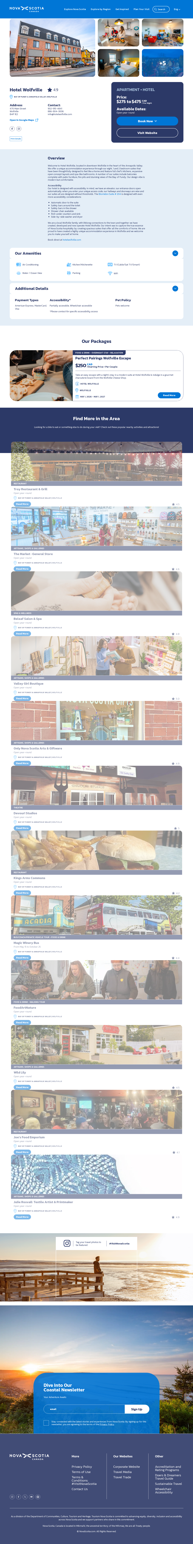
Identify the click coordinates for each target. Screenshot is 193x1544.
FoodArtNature (25, 1007)
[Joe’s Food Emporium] (96, 1109)
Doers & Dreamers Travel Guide (168, 1477)
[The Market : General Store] (96, 526)
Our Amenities (28, 253)
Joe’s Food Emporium (29, 1137)
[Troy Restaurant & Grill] (96, 461)
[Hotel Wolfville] (52, 48)
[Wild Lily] (96, 1044)
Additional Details (31, 288)
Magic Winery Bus (26, 942)
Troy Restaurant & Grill (30, 489)
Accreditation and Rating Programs (168, 1468)
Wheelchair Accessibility (164, 1490)
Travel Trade (122, 1477)
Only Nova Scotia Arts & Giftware (38, 748)
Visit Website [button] (147, 132)
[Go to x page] (25, 1496)
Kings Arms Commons (29, 878)
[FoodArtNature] (96, 980)
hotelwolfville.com (72, 239)
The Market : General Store (33, 554)
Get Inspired (122, 9)
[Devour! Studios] (96, 785)
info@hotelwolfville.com (60, 114)
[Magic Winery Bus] (96, 915)
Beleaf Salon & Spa (28, 618)
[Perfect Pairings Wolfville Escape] (41, 375)
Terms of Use (81, 1471)
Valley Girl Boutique (28, 683)
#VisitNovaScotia (119, 1243)
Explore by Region (101, 9)
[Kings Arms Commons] (96, 850)
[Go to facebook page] (12, 130)
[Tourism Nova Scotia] (27, 8)
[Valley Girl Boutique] (96, 656)
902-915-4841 (55, 108)
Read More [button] (169, 395)
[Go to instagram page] (18, 130)
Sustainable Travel (168, 1483)
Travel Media (122, 1471)
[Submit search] (155, 9)
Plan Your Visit (141, 9)
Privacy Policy (107, 1424)
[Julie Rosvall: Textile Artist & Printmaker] (96, 1174)
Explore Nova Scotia (75, 9)
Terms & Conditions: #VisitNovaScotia (84, 1480)
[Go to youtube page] (31, 1496)
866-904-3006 (56, 111)
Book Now (145, 121)
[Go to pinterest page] (37, 1496)
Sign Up (136, 1409)
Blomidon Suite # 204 (110, 194)
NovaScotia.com (87, 1531)
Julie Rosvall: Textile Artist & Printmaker (43, 1202)
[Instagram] (67, 1246)
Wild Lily (20, 1072)
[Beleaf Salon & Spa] (96, 591)
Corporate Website (126, 1466)
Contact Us (80, 1488)
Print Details (16, 138)
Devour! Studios (25, 813)
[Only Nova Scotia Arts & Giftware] (96, 720)
